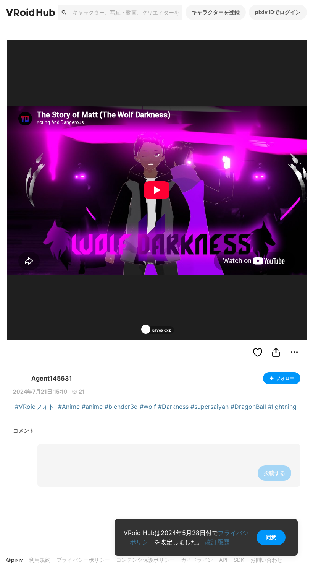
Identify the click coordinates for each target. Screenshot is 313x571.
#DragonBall (248, 406)
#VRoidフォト (34, 406)
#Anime (69, 406)
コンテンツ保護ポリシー (145, 559)
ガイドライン (197, 559)
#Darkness (173, 406)
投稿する (274, 473)
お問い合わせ (266, 559)
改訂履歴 (217, 542)
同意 (271, 537)
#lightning (282, 406)
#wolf (148, 406)
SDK (239, 559)
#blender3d (121, 406)
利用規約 (39, 559)
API (223, 559)
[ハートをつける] (258, 352)
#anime (92, 406)
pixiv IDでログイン (278, 12)
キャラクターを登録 (216, 12)
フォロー (285, 378)
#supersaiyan (209, 406)
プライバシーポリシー (83, 559)
